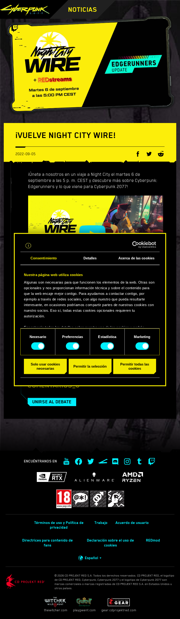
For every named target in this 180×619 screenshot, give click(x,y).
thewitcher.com (55, 610)
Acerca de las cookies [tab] (136, 258)
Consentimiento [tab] (43, 258)
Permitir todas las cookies (134, 366)
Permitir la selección (90, 366)
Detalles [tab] (90, 258)
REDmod (153, 540)
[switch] (72, 346)
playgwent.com (84, 610)
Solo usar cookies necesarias (45, 366)
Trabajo (101, 523)
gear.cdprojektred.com (118, 610)
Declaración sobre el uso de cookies (110, 542)
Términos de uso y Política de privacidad (59, 525)
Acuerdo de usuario (132, 523)
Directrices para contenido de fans (47, 542)
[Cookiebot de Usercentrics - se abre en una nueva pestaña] (135, 244)
